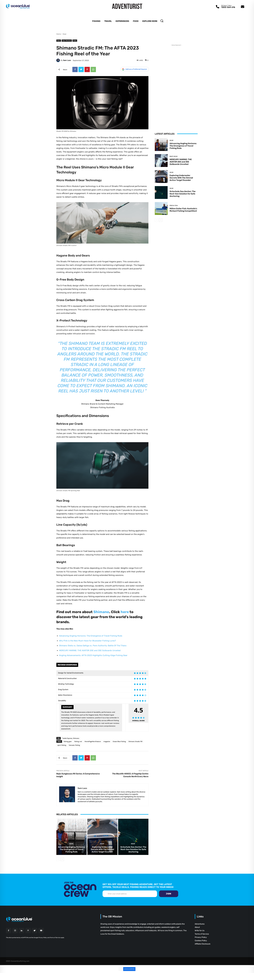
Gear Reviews (66, 40)
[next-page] (62, 859)
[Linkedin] (21, 930)
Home (58, 34)
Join (168, 893)
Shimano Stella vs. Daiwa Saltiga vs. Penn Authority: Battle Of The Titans (92, 645)
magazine (106, 741)
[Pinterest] (87, 69)
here (125, 612)
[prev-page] (58, 859)
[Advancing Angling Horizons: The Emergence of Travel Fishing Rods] (71, 837)
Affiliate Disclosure (202, 944)
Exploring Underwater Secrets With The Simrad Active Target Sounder (102, 849)
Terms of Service (202, 934)
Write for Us (199, 930)
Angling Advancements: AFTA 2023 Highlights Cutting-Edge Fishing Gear (93, 655)
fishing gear (68, 741)
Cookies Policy (201, 940)
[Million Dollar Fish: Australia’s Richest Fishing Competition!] (161, 208)
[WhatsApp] (93, 69)
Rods (74, 40)
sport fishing (61, 745)
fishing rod (78, 741)
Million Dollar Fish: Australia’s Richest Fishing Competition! (183, 209)
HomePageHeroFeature (93, 741)
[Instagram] (15, 930)
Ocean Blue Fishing (119, 741)
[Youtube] (41, 930)
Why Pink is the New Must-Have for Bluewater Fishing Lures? (87, 641)
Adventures (200, 924)
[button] (161, 20)
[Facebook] (75, 69)
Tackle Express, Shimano (70, 738)
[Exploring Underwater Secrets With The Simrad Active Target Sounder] (102, 837)
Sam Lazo (67, 60)
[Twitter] (81, 69)
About (197, 927)
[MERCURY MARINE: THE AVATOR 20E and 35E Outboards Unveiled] (161, 160)
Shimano (101, 612)
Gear (64, 34)
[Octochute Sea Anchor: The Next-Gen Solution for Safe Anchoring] (133, 837)
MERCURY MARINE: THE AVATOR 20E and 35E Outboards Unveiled (90, 650)
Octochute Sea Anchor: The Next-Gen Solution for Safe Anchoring (133, 849)
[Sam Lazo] (58, 60)
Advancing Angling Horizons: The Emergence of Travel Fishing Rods (90, 636)
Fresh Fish (174, 205)
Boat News (174, 156)
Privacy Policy (201, 937)
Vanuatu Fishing (74, 745)
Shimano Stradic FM (135, 741)
